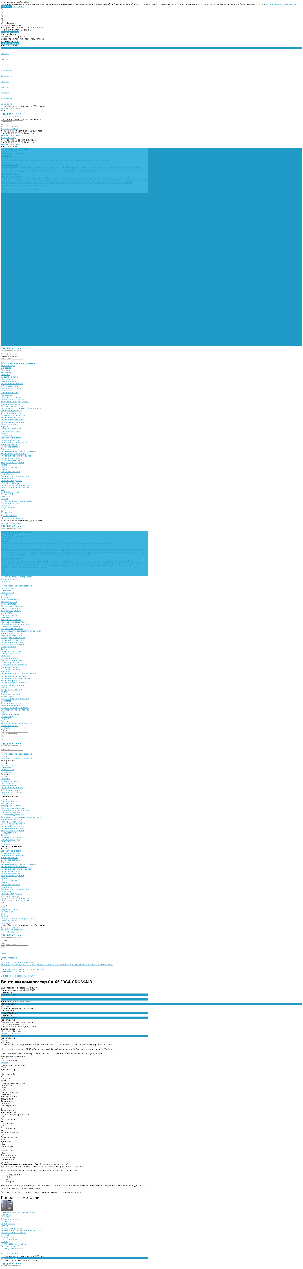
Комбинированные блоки (82, 180)
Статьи (4, 1242)
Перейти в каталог (10, 32)
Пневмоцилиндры (78, 171)
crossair (23, 1024)
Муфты (4, 183)
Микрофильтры (43, 160)
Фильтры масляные (111, 183)
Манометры (7, 167)
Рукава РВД (26, 189)
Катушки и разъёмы (58, 171)
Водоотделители (9, 160)
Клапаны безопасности (108, 169)
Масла (122, 180)
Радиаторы (33, 183)
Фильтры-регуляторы (61, 169)
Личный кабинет (9, 932)
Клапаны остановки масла (14, 293)
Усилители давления (39, 169)
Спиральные (17, 153)
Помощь (5, 1235)
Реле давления (32, 171)
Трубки (44, 171)
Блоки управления (10, 178)
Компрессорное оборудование (16, 203)
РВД (3, 187)
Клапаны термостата (59, 180)
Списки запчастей (10, 1246)
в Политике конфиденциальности (283, 4)
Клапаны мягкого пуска (132, 169)
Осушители (7, 162)
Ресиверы (6, 156)
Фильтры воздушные (90, 183)
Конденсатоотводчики (12, 171)
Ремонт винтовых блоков (13, 1232)
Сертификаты (8, 1223)
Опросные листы (9, 343)
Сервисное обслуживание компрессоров (21, 1230)
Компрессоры (8, 151)
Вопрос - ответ (8, 1237)
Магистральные (26, 160)
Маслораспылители (23, 167)
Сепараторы (73, 183)
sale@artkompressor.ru (12, 108)
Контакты (5, 345)
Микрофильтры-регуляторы (73, 167)
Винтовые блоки (55, 178)
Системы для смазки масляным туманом (21, 248)
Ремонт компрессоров (12, 1228)
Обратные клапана (17, 183)
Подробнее (18, 6)
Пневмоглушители (97, 167)
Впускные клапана (74, 178)
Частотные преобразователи (15, 325)
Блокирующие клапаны (84, 169)
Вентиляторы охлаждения (33, 178)
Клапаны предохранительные (33, 180)
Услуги (4, 1226)
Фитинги (92, 171)
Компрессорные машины (14, 1244)
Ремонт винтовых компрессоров (17, 340)
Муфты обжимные (10, 189)
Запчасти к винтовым (11, 176)
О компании (7, 1217)
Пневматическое (9, 165)
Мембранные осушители (46, 167)
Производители (9, 1239)
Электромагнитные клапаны (33, 185)
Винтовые (6, 153)
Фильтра (5, 158)
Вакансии (6, 1221)
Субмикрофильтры (83, 160)
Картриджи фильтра (103, 160)
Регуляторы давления (118, 167)
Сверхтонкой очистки (62, 160)
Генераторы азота (9, 174)
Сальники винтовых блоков (53, 183)
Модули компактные (136, 180)
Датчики (88, 178)
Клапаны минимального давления (110, 178)
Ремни (4, 192)
